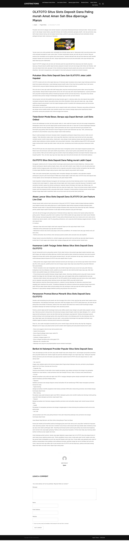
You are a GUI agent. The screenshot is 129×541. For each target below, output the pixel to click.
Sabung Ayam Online (74, 2)
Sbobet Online (84, 2)
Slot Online (95, 5)
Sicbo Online (93, 2)
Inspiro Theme (95, 537)
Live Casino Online (62, 2)
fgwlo (35, 25)
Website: (35, 516)
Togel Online (43, 25)
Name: (34, 502)
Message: (35, 487)
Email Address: (36, 509)
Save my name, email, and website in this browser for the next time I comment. (51, 523)
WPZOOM (102, 537)
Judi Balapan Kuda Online (48, 2)
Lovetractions (31, 4)
